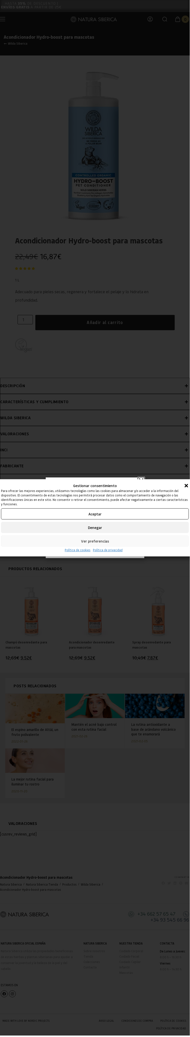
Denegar (95, 527)
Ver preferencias (95, 541)
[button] (186, 485)
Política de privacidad (108, 550)
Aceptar (95, 513)
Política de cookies (77, 550)
